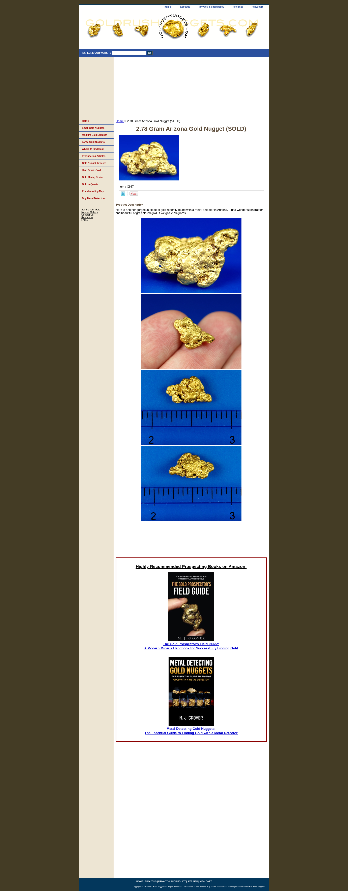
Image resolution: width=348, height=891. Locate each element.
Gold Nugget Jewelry (94, 163)
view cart (258, 6)
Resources (87, 217)
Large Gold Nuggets (93, 142)
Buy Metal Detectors (94, 198)
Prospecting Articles (94, 156)
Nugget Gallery (89, 212)
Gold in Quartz (90, 184)
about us (185, 6)
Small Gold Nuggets (93, 128)
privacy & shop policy (211, 6)
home (168, 6)
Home (120, 121)
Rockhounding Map (93, 191)
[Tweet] (123, 195)
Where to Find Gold (93, 149)
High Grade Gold (91, 170)
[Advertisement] (191, 87)
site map (238, 6)
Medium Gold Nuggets (94, 135)
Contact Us (87, 214)
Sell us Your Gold (90, 209)
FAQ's (84, 220)
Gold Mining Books (92, 177)
